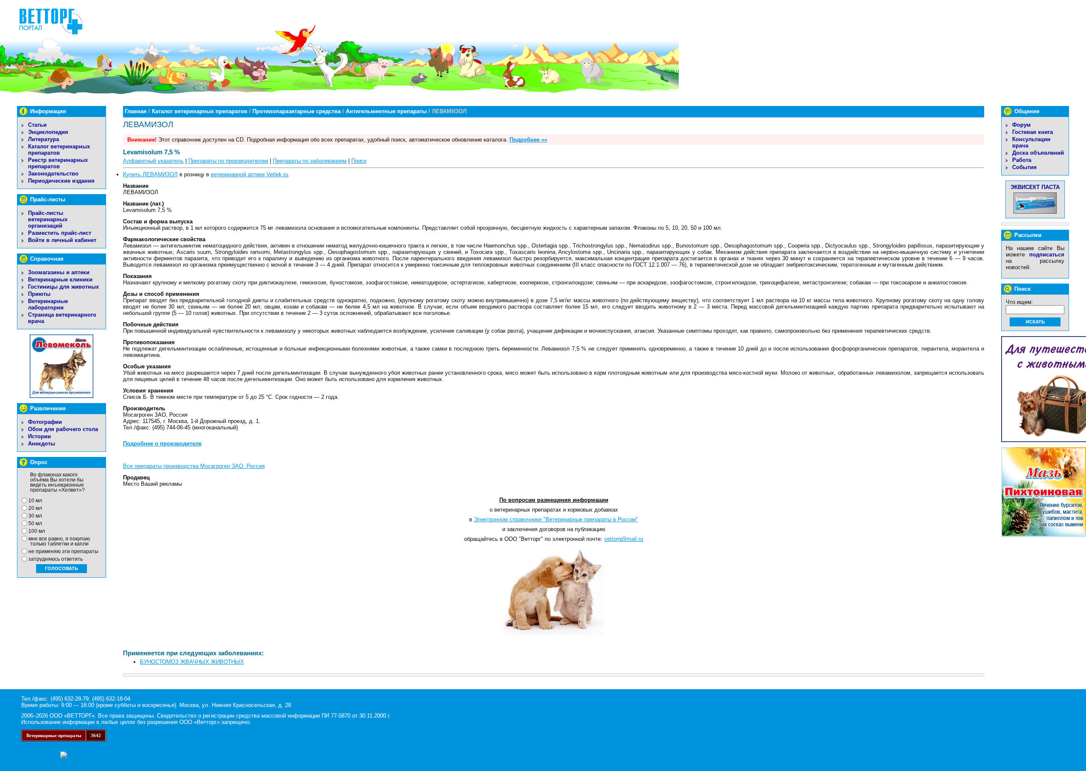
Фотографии (45, 422)
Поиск (359, 161)
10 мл (35, 500)
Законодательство (53, 173)
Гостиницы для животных (63, 287)
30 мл (35, 515)
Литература (43, 139)
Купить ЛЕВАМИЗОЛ (150, 174)
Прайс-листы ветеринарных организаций (47, 219)
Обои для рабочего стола (63, 429)
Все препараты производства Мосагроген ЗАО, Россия (194, 466)
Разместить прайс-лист (59, 233)
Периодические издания (61, 181)
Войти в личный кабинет (62, 240)
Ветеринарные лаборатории (48, 304)
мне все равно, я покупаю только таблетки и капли (59, 541)
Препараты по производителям (228, 161)
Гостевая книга (1032, 132)
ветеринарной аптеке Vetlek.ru (249, 174)
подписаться (1046, 254)
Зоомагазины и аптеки (59, 272)
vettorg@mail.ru (623, 539)
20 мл (35, 508)
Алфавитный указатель (153, 161)
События (1024, 167)
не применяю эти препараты (63, 551)
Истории (39, 436)
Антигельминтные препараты (386, 111)
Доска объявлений (1038, 153)
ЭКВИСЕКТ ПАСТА (1035, 187)
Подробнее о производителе (162, 443)
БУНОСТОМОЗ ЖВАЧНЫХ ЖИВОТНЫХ (192, 662)
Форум (1021, 125)
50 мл (35, 523)
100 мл (36, 531)
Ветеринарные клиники (60, 279)
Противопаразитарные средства (296, 111)
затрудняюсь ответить (55, 559)
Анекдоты (41, 443)
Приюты (39, 294)
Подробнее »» (528, 139)
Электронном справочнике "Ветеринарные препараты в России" (556, 519)
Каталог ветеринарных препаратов (59, 149)
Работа (1021, 160)
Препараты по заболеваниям (310, 161)
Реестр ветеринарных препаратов (58, 163)
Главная (136, 111)
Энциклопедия (48, 132)
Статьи (37, 125)
